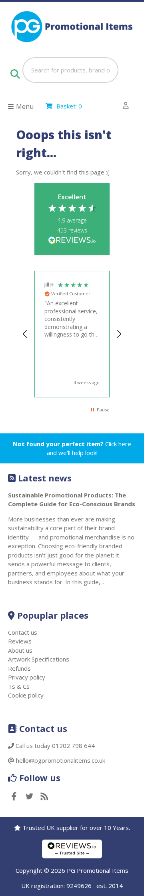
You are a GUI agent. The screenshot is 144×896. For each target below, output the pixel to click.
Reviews (20, 641)
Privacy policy (26, 677)
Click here (118, 444)
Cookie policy (26, 695)
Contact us (22, 632)
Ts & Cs (19, 686)
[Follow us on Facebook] (14, 797)
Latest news (45, 478)
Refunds (19, 668)
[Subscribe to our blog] (44, 797)
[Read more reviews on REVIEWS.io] (72, 240)
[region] (72, 334)
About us (20, 650)
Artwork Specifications (38, 659)
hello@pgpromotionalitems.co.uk (60, 760)
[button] (25, 334)
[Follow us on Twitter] (29, 797)
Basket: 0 (69, 106)
